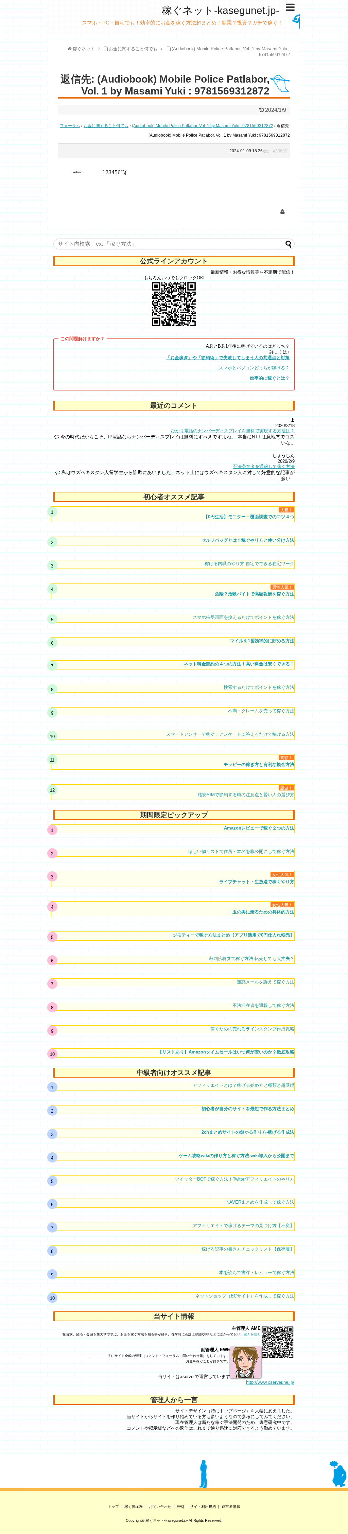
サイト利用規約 (203, 1506)
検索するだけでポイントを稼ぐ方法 (259, 687)
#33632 (280, 151)
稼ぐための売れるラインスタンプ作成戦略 (252, 1028)
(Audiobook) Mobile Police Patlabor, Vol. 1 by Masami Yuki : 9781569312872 (202, 125)
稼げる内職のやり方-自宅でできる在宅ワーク (249, 563)
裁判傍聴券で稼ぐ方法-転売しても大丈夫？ (251, 958)
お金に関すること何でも (106, 125)
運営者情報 (231, 1506)
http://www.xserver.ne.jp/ (270, 1382)
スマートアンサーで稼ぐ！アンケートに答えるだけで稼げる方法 (230, 734)
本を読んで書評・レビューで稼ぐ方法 (256, 1272)
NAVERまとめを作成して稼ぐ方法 (260, 1202)
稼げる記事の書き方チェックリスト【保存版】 (248, 1249)
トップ (113, 1506)
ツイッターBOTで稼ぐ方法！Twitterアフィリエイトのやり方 (234, 1179)
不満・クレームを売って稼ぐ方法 (261, 710)
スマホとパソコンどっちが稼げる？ (254, 367)
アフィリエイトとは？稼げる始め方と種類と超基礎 (243, 1085)
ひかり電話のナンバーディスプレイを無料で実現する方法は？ (233, 430)
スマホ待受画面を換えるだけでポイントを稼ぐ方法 (243, 617)
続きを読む (252, 1334)
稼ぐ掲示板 (133, 1506)
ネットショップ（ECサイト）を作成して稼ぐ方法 (244, 1295)
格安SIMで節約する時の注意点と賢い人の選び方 (246, 794)
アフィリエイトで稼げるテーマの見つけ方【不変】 (243, 1225)
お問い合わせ (160, 1506)
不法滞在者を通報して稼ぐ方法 (264, 466)
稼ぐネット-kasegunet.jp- (220, 10)
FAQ (180, 1506)
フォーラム (70, 125)
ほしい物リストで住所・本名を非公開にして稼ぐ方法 (241, 851)
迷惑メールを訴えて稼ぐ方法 (265, 981)
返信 (266, 151)
